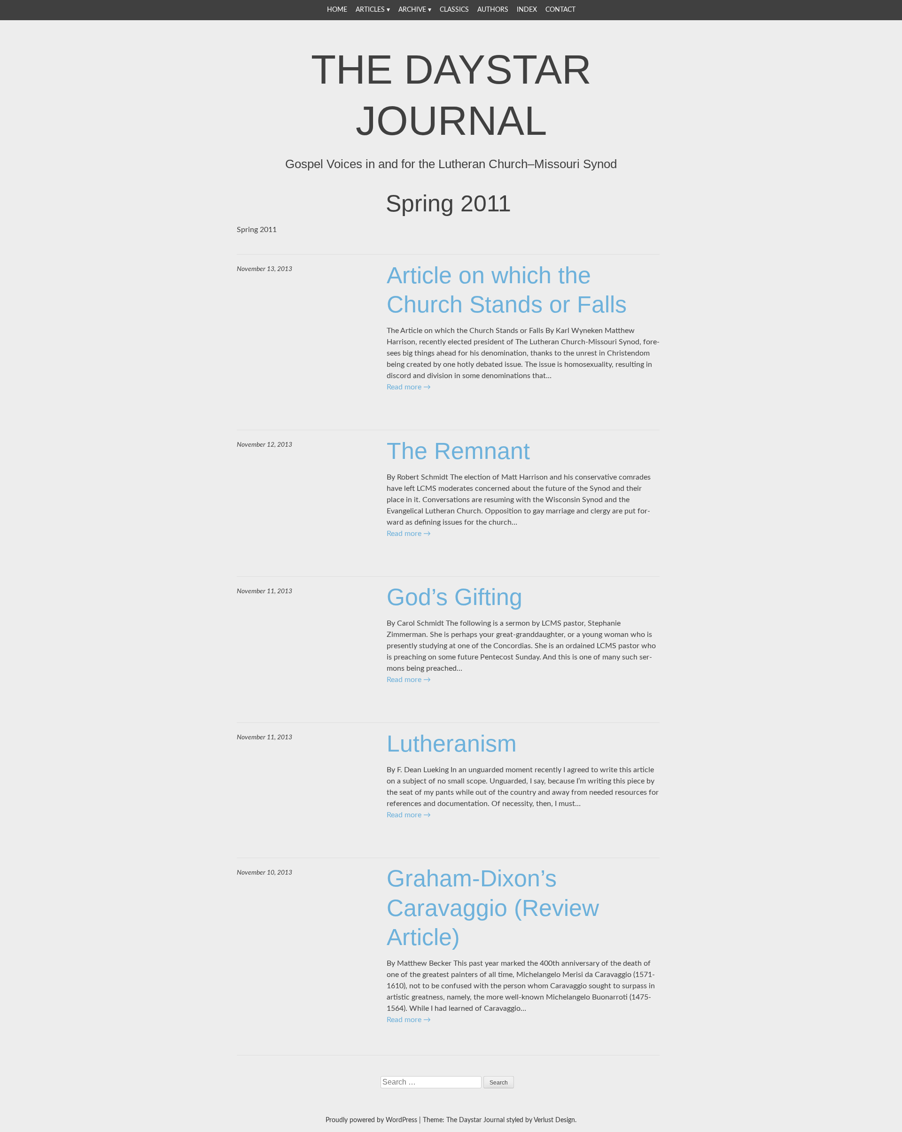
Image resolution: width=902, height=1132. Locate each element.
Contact (560, 10)
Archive (412, 10)
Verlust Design (554, 1120)
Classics (454, 10)
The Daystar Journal (451, 95)
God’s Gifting (454, 597)
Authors (492, 10)
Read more (409, 387)
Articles (370, 10)
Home (337, 10)
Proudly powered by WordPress (371, 1120)
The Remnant (458, 451)
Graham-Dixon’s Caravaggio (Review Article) (493, 907)
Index (527, 10)
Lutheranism (452, 743)
